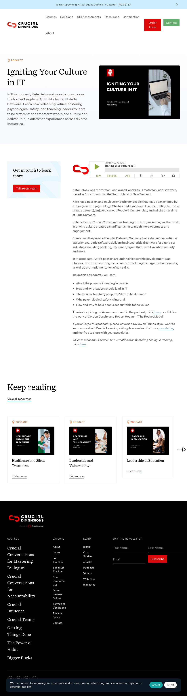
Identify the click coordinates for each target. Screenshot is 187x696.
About (50, 33)
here (157, 312)
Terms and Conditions (59, 605)
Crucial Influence (15, 607)
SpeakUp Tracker (58, 569)
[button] (51, 17)
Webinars (89, 579)
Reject (170, 685)
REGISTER (125, 4)
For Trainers (58, 560)
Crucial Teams (20, 619)
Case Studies (87, 554)
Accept (156, 685)
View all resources (19, 399)
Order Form (153, 25)
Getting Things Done (19, 631)
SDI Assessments (89, 17)
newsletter (166, 328)
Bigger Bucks (19, 658)
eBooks (87, 562)
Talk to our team (26, 188)
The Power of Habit (19, 646)
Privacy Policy (57, 615)
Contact (171, 23)
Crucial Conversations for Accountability (21, 586)
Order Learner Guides (57, 594)
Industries (89, 584)
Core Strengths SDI (58, 580)
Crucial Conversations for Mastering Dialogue (20, 558)
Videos (87, 573)
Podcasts (88, 567)
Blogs (86, 546)
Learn (56, 552)
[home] (22, 25)
